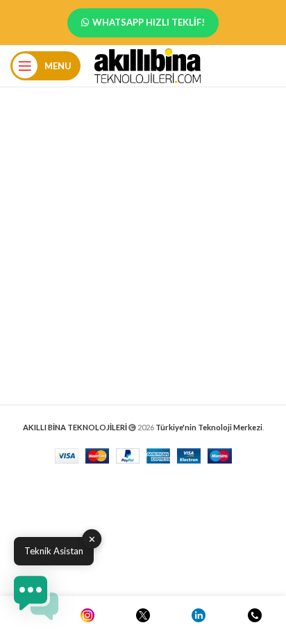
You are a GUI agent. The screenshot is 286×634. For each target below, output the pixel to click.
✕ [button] (92, 539)
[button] (36, 598)
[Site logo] (147, 65)
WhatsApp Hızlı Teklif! (148, 22)
